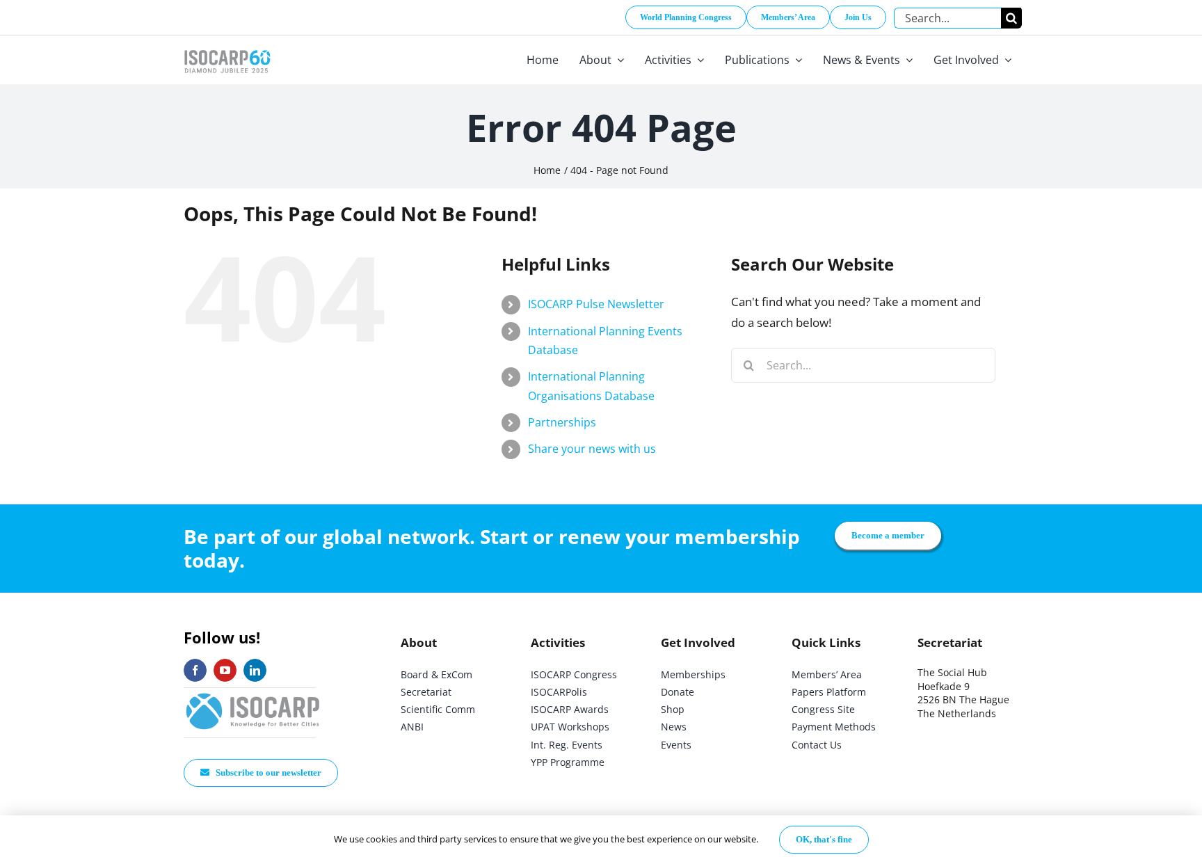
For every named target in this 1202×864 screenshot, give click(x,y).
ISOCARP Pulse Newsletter (596, 304)
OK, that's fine (824, 839)
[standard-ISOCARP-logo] (253, 694)
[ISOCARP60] (227, 48)
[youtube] (225, 670)
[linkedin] (254, 670)
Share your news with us (592, 448)
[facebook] (195, 670)
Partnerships (562, 422)
